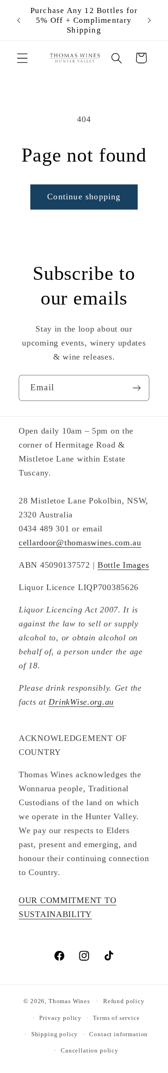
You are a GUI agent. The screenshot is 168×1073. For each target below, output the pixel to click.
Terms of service (116, 1017)
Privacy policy (60, 1017)
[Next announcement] (149, 20)
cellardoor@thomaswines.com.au (80, 542)
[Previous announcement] (18, 20)
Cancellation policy (90, 1050)
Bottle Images (123, 565)
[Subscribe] (136, 388)
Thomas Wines (69, 1001)
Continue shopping (83, 196)
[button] (22, 58)
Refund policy (124, 1001)
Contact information (118, 1034)
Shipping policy (54, 1034)
